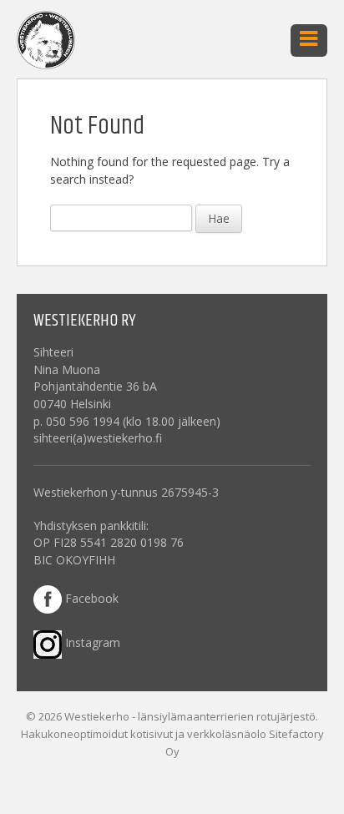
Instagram (91, 642)
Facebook (90, 598)
